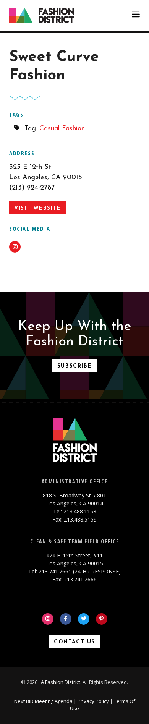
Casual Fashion (62, 128)
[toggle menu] (136, 15)
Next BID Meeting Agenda (43, 701)
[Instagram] (47, 619)
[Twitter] (83, 619)
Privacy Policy (93, 701)
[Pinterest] (101, 619)
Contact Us (74, 642)
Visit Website (37, 208)
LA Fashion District (59, 682)
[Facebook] (65, 619)
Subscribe (74, 366)
